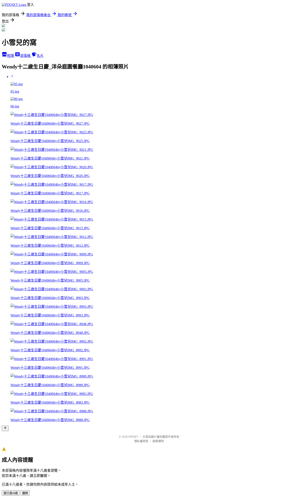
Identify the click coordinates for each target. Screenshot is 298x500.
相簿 (11, 56)
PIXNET (133, 436)
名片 (40, 56)
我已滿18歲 (10, 493)
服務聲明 (158, 441)
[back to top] (5, 428)
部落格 (25, 56)
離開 (25, 493)
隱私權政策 (141, 441)
